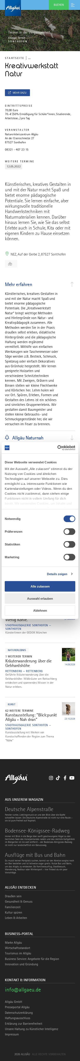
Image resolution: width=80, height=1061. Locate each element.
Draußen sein (13, 896)
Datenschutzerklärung (19, 1013)
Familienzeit (13, 907)
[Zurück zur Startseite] (40, 8)
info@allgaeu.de (23, 989)
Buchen (59, 4)
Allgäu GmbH (13, 1002)
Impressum (12, 1034)
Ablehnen (40, 610)
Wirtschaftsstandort (17, 948)
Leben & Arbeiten (16, 918)
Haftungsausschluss (17, 1018)
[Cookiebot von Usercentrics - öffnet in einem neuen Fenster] (57, 447)
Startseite (14, 58)
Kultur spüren (13, 912)
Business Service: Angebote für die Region (32, 959)
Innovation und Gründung (21, 964)
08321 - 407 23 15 (17, 149)
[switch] (69, 531)
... (29, 58)
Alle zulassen (40, 586)
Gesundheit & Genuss (18, 901)
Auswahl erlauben (40, 598)
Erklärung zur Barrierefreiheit (23, 1024)
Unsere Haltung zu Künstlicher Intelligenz (31, 1029)
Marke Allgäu (13, 942)
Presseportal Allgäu (17, 1007)
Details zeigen (57, 574)
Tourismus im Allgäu (18, 953)
